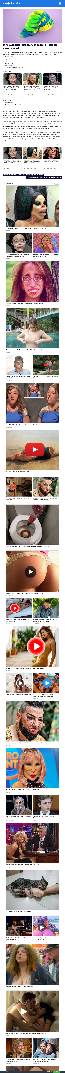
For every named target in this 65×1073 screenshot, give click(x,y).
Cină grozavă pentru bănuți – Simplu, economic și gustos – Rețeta (23, 175)
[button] (32, 26)
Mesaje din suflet (11, 3)
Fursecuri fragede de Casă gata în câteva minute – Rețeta (44, 178)
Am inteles (56, 1071)
